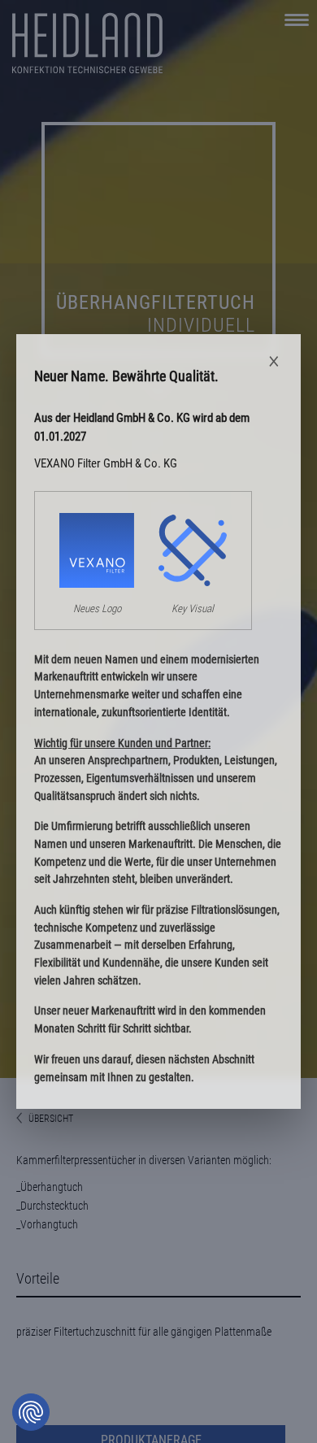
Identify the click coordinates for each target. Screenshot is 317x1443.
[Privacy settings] (31, 1412)
